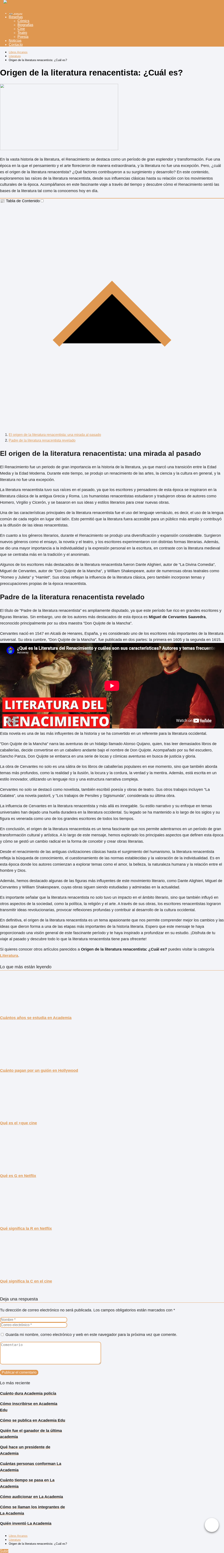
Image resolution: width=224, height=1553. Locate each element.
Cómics (23, 21)
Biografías (25, 25)
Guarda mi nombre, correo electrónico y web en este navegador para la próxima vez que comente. (91, 1334)
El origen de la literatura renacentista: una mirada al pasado (55, 435)
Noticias (15, 40)
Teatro (22, 33)
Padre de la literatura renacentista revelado (42, 440)
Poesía (23, 37)
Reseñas (16, 17)
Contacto (16, 44)
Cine (21, 29)
